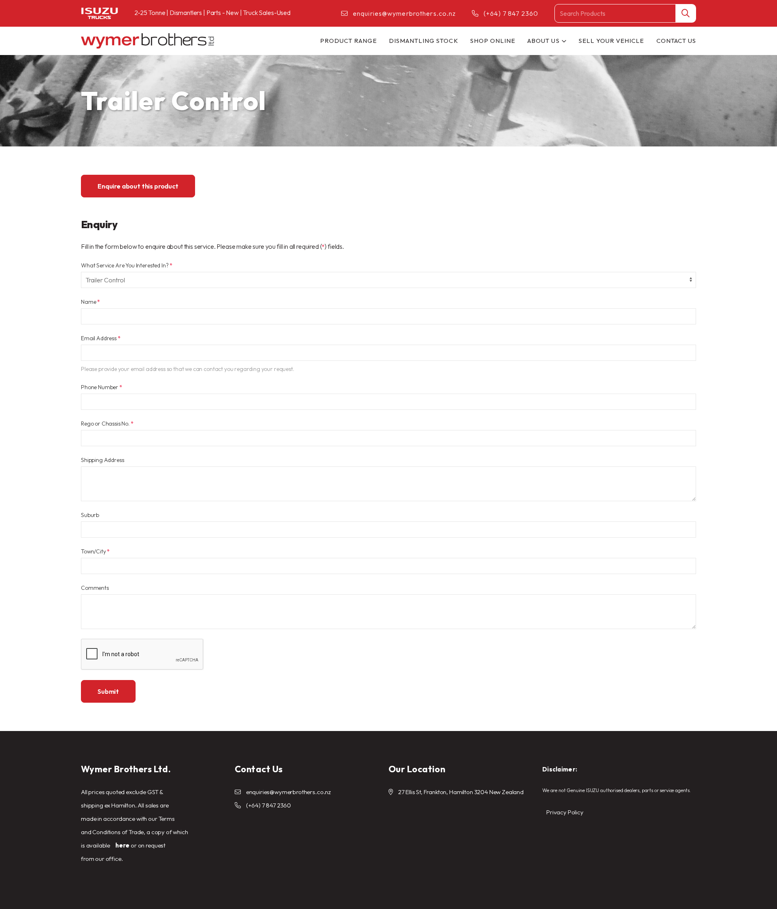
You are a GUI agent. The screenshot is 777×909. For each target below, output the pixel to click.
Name (90, 301)
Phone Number (101, 387)
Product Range (348, 40)
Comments (95, 587)
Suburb (90, 515)
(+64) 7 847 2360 (511, 13)
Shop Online (493, 40)
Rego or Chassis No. (107, 423)
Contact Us (676, 40)
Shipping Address (102, 460)
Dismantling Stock (423, 40)
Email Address (101, 338)
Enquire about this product (138, 186)
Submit (108, 691)
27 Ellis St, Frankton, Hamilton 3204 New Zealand (461, 792)
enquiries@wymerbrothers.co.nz (404, 13)
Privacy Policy (565, 812)
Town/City (95, 551)
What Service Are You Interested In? (126, 265)
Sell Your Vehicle (611, 40)
